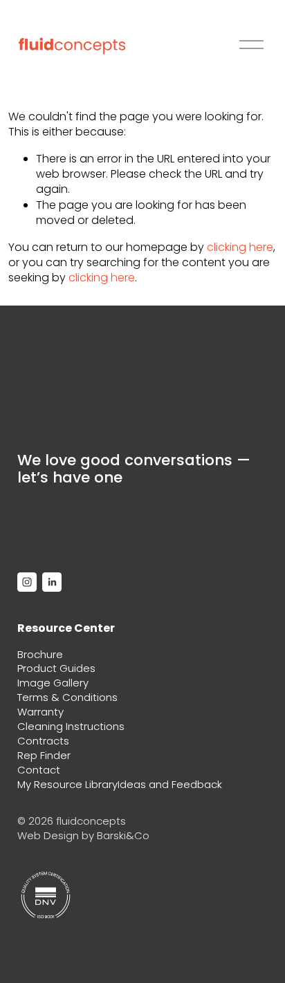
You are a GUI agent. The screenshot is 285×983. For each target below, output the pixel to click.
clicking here (240, 247)
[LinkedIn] (52, 582)
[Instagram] (27, 582)
